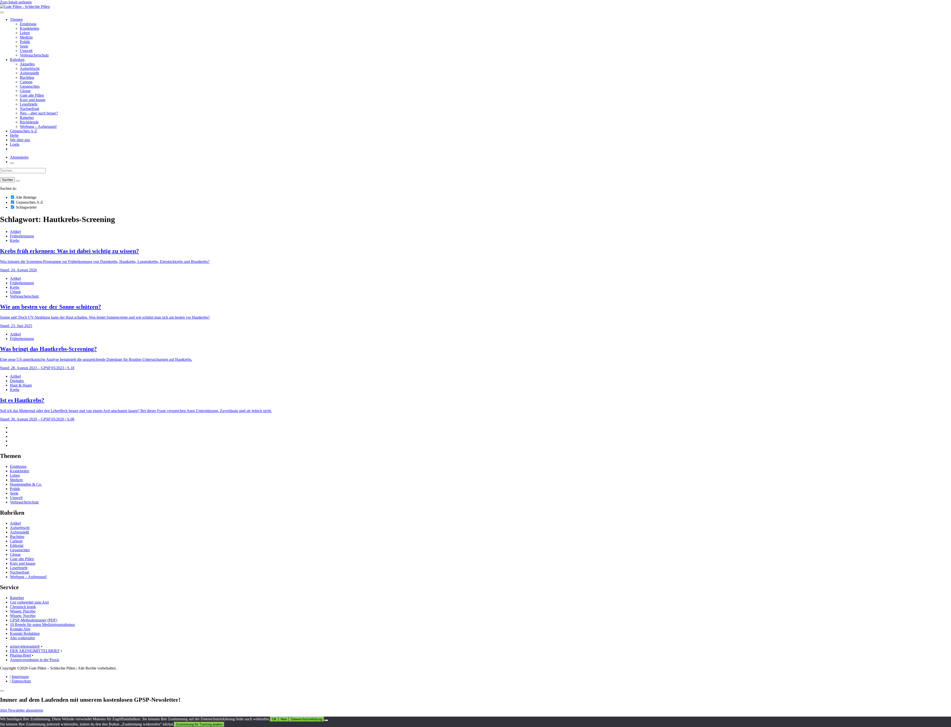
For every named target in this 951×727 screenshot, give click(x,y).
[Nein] (326, 720)
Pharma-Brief (20, 655)
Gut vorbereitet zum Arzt (29, 602)
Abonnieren (19, 157)
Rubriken (17, 59)
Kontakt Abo (20, 629)
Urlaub (15, 292)
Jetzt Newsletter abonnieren (21, 710)
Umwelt (26, 51)
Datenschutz (21, 681)
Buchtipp (27, 77)
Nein (284, 719)
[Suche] (12, 163)
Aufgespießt (29, 73)
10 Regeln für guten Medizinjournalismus (42, 624)
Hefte (14, 135)
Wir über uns (20, 140)
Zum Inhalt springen (16, 2)
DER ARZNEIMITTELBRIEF (35, 651)
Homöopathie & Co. (26, 484)
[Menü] (2, 12)
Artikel (15, 231)
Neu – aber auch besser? (39, 113)
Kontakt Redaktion (25, 633)
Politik (25, 42)
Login (14, 144)
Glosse (25, 91)
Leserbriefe (28, 104)
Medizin (26, 37)
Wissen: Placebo (22, 611)
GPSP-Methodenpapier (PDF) (33, 620)
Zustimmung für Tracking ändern (199, 724)
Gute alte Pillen (32, 95)
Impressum (20, 676)
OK (274, 719)
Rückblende (29, 122)
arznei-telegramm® (25, 646)
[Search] (18, 181)
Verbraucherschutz (34, 55)
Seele (24, 46)
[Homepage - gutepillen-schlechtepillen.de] (25, 6)
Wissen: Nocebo (22, 616)
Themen (16, 19)
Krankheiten (29, 28)
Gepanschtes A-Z (23, 131)
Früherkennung (22, 236)
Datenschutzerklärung (306, 719)
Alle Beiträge (25, 197)
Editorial (16, 545)
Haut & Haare (21, 385)
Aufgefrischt (29, 68)
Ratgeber (27, 117)
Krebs (14, 240)
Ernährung (28, 24)
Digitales (17, 381)
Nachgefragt (29, 109)
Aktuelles (27, 64)
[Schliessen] (2, 691)
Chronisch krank (23, 607)
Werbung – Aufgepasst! (38, 126)
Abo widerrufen (22, 638)
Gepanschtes (30, 86)
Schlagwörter (26, 207)
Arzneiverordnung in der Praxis (34, 660)
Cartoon (26, 82)
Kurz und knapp (32, 100)
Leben (25, 33)
